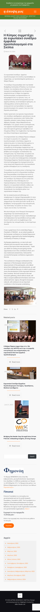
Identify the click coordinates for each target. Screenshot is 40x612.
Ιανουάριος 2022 (12, 543)
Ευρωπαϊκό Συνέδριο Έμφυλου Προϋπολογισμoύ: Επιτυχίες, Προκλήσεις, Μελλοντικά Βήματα (19, 386)
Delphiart (23, 602)
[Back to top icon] (20, 595)
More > (27, 509)
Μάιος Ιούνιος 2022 (13, 559)
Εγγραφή (9, 525)
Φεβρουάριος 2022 (13, 547)
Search (32, 456)
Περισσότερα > (9, 487)
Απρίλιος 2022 (12, 555)
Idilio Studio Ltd (20, 604)
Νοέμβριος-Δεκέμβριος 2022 (17, 567)
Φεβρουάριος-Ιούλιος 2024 (16, 579)
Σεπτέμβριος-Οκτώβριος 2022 (17, 563)
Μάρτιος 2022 (12, 551)
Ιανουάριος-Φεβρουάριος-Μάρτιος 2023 (21, 571)
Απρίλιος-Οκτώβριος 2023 (16, 575)
